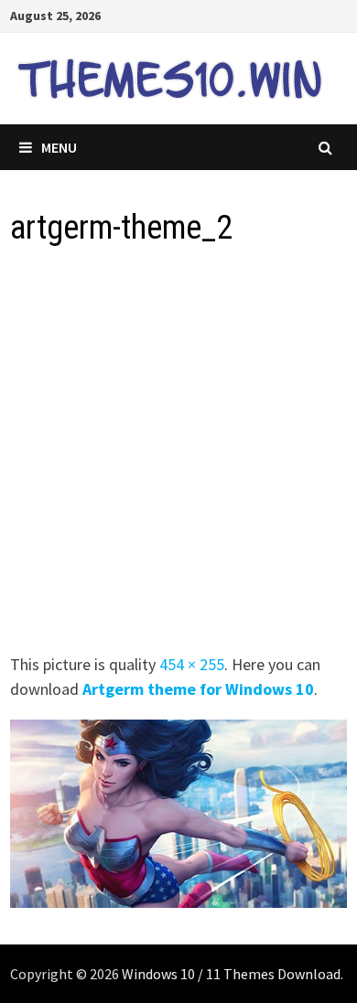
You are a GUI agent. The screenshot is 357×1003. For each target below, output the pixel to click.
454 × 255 (191, 664)
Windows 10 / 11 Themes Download (231, 974)
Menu (59, 147)
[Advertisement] (178, 455)
